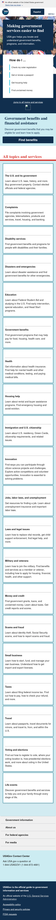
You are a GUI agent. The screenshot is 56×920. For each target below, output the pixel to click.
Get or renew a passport (22, 74)
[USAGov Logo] (5, 12)
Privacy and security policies (16, 909)
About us (10, 827)
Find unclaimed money (22, 90)
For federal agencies (16, 835)
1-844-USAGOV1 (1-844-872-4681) (21, 864)
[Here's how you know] (28, 4)
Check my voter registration (24, 67)
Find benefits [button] (28, 140)
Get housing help (19, 82)
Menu (51, 13)
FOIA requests (10, 914)
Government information (19, 820)
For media (11, 842)
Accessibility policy (12, 904)
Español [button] (37, 11)
